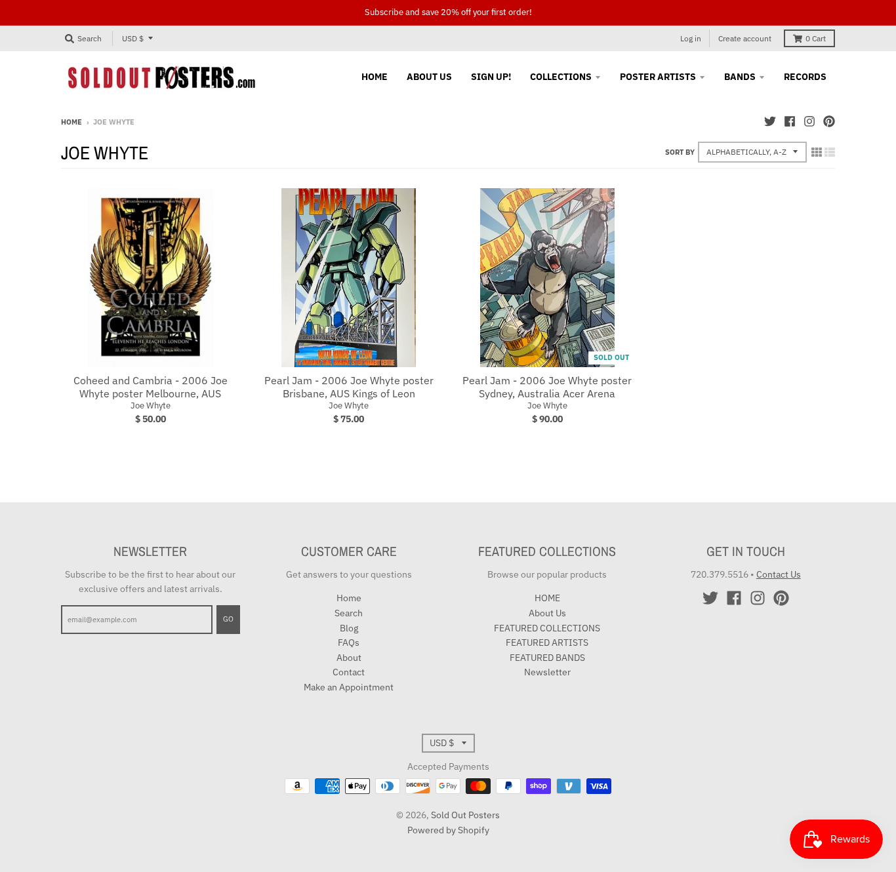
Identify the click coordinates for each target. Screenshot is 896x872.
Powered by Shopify (448, 830)
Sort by (680, 152)
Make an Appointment (349, 687)
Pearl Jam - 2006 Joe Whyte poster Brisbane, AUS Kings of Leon (349, 387)
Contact (349, 672)
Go (228, 619)
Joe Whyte (151, 405)
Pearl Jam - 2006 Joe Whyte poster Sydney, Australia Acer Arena (547, 387)
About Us (547, 613)
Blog (349, 628)
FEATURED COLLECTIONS (547, 628)
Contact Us (778, 574)
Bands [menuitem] (740, 77)
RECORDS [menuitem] (805, 77)
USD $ (133, 38)
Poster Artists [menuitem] (658, 77)
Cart (815, 38)
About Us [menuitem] (429, 77)
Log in (690, 38)
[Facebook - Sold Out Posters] (790, 121)
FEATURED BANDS (547, 658)
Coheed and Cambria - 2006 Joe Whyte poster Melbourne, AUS (150, 387)
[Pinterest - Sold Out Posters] (829, 121)
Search (349, 613)
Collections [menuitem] (561, 77)
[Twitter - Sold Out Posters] (770, 121)
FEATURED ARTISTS (547, 642)
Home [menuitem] (374, 77)
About (348, 658)
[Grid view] (816, 152)
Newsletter (547, 672)
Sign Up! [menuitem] (491, 77)
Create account (744, 38)
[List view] (830, 152)
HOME (547, 598)
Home (71, 122)
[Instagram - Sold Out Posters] (809, 121)
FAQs (348, 642)
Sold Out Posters (465, 815)
